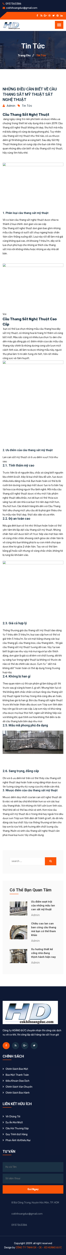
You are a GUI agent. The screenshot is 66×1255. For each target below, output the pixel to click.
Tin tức (41, 55)
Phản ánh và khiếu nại (18, 1140)
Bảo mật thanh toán (17, 1074)
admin (11, 105)
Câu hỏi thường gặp (17, 1128)
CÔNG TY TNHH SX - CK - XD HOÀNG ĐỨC (39, 1247)
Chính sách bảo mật (17, 1068)
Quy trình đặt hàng (16, 1134)
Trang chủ (24, 55)
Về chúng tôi (13, 1116)
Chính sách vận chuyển (19, 1086)
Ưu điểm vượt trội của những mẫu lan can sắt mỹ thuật (43, 905)
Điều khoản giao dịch (17, 1080)
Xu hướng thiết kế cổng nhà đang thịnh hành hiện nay (43, 953)
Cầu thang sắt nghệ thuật (26, 114)
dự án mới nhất (14, 1122)
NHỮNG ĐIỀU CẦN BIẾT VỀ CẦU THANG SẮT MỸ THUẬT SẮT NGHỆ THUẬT (30, 94)
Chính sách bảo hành (18, 1092)
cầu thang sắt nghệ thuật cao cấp (30, 321)
